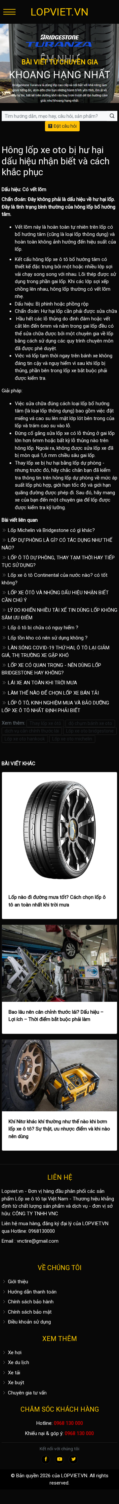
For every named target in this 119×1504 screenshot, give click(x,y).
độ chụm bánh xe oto (90, 723)
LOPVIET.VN (59, 12)
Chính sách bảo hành (30, 1302)
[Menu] (9, 12)
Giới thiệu (17, 1282)
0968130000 (41, 1231)
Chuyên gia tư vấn (27, 1393)
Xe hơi (14, 1353)
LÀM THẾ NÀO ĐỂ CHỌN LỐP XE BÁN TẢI (53, 693)
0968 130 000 (68, 1423)
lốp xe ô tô (56, 259)
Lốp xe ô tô (27, 1199)
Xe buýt (15, 1383)
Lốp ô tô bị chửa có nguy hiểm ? (42, 628)
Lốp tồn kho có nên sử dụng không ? (47, 638)
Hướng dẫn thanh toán (32, 1292)
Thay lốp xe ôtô (45, 723)
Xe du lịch (18, 1362)
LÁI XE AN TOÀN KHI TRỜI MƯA (42, 683)
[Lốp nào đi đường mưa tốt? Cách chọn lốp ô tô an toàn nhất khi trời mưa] (59, 829)
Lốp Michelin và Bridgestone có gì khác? (51, 530)
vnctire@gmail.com (38, 1241)
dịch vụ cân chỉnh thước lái (32, 731)
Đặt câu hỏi (65, 126)
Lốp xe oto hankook (25, 738)
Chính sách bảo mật (29, 1312)
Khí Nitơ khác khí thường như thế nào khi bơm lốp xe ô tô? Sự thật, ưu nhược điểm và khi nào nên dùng (59, 1129)
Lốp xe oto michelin (72, 738)
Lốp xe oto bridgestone (90, 731)
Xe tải (13, 1373)
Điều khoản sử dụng (29, 1322)
